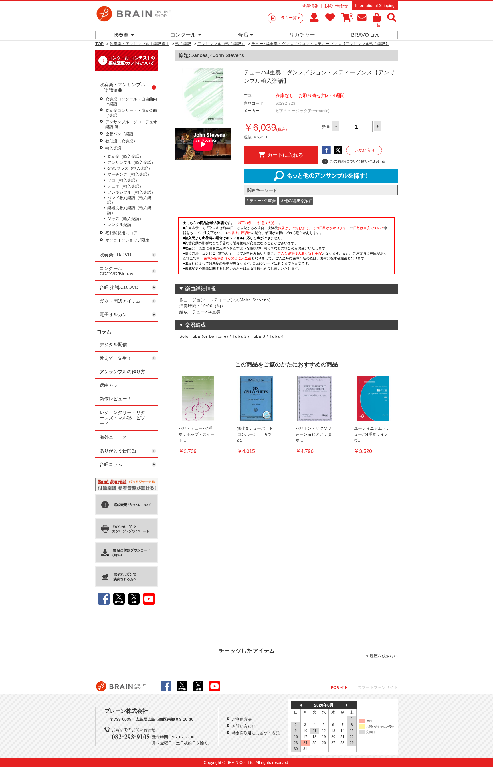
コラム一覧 (287, 17)
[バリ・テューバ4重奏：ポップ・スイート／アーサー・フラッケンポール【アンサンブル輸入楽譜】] (198, 398)
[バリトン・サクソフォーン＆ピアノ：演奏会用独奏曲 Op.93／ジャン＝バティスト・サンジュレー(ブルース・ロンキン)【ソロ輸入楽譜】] (315, 398)
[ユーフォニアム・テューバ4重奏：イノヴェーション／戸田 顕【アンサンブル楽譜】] (373, 398)
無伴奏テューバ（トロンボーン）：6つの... (255, 434)
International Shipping (375, 5)
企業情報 (310, 5)
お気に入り (365, 150)
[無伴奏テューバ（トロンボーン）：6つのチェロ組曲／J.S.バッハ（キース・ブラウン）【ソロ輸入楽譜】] (256, 398)
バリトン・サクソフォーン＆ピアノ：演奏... (314, 434)
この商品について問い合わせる (354, 161)
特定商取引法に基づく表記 (256, 733)
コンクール (183, 35)
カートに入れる (285, 155)
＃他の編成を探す (296, 200)
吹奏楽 (121, 35)
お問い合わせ (336, 5)
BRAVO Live (365, 35)
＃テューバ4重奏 (261, 200)
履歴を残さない (384, 656)
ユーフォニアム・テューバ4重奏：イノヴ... (372, 434)
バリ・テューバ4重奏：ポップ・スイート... (197, 434)
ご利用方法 (242, 719)
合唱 (243, 35)
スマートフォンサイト (378, 687)
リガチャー (302, 35)
